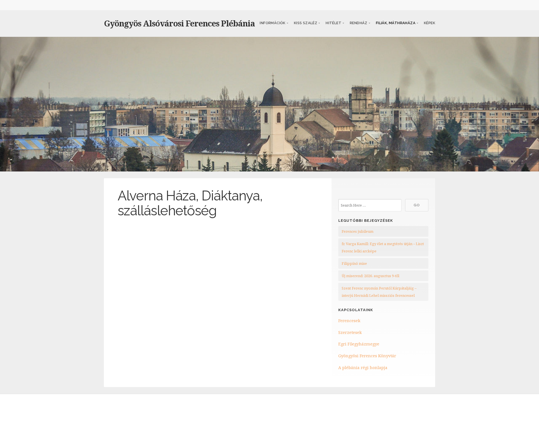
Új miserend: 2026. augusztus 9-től (370, 275)
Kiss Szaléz (305, 23)
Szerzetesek (350, 332)
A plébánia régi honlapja (362, 367)
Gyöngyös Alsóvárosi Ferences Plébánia (179, 23)
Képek (429, 23)
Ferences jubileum (357, 231)
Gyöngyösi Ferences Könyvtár (367, 355)
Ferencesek (349, 320)
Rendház (358, 23)
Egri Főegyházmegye (358, 344)
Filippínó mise (354, 263)
